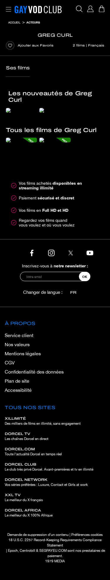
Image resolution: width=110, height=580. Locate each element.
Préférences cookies (87, 535)
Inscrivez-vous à (55, 265)
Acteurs (33, 22)
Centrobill (27, 551)
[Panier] (101, 9)
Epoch (13, 551)
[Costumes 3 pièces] (54, 110)
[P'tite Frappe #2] (21, 110)
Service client (19, 335)
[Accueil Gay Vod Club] (38, 9)
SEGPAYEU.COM (53, 551)
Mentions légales (23, 353)
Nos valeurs (17, 344)
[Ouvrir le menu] (7, 5)
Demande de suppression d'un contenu (38, 535)
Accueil (14, 22)
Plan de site (17, 381)
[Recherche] (79, 9)
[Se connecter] (90, 9)
